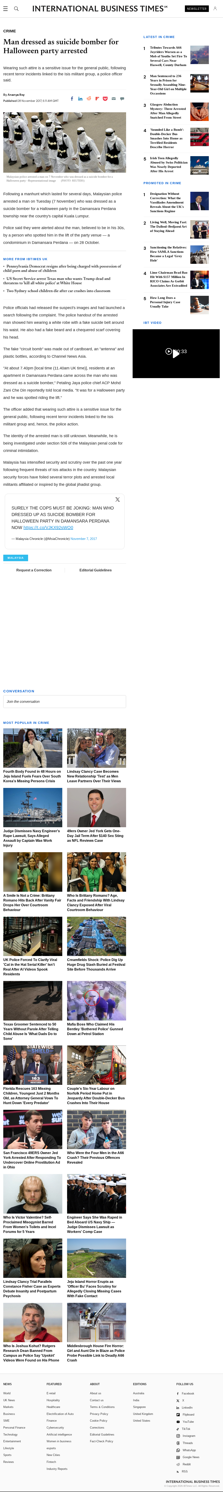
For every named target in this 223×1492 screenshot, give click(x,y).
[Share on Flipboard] (97, 99)
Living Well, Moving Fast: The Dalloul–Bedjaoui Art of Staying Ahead (168, 226)
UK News (9, 1400)
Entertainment (12, 1441)
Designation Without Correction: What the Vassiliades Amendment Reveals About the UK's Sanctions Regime (167, 202)
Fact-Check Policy (101, 1441)
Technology (10, 1434)
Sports (7, 1455)
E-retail (51, 1393)
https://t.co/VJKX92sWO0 (48, 527)
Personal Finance (14, 1427)
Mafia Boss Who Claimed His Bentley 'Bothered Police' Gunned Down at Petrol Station (95, 1029)
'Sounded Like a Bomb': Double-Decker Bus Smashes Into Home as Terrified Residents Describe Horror (167, 138)
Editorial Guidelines (95, 570)
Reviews (8, 1462)
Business (9, 1414)
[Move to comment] (122, 99)
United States (141, 1420)
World (6, 1393)
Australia (138, 1393)
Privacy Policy (99, 1414)
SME (6, 1420)
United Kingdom (143, 1414)
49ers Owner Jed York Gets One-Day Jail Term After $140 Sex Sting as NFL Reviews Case (95, 835)
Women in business (59, 1441)
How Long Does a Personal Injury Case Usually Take (165, 302)
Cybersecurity (55, 1427)
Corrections (97, 1427)
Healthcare (53, 1407)
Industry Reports (57, 1468)
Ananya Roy (16, 95)
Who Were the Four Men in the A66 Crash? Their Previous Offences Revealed (95, 1157)
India (136, 1400)
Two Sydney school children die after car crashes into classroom (58, 291)
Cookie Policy (98, 1420)
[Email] (114, 99)
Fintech (51, 1462)
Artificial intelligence (59, 1434)
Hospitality (53, 1400)
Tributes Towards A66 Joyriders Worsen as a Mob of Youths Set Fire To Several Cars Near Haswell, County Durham (168, 56)
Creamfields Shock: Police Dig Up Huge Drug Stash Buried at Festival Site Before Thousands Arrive (96, 964)
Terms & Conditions (102, 1407)
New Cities (53, 1455)
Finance (52, 1420)
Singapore (139, 1407)
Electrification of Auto (60, 1414)
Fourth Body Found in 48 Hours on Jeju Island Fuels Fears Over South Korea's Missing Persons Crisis (32, 776)
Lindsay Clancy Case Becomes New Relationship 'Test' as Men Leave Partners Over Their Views (94, 776)
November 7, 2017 (84, 539)
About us (95, 1393)
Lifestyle (8, 1448)
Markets (8, 1407)
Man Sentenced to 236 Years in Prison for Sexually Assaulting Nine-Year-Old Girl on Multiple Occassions (168, 84)
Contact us (97, 1400)
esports (51, 1448)
